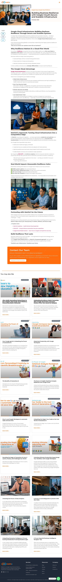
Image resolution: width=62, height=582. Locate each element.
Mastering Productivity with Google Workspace (44, 342)
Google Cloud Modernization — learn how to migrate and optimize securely (32, 230)
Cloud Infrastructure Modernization (30, 568)
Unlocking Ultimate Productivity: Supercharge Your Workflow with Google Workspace (46, 458)
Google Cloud (35, 9)
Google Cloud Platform (44, 9)
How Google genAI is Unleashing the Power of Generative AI (14, 342)
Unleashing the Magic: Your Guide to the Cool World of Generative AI (46, 420)
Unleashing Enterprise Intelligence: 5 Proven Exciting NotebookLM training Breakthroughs (15, 539)
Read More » (5, 314)
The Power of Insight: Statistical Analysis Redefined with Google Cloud (45, 381)
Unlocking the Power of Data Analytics (13, 498)
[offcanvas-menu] (59, 2)
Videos (43, 569)
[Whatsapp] (58, 578)
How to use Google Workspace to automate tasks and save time (14, 420)
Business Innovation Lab (31, 574)
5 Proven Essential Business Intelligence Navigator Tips (45, 539)
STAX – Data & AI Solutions (31, 570)
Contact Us (55, 569)
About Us (55, 565)
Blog (43, 565)
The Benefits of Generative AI (10, 381)
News (43, 571)
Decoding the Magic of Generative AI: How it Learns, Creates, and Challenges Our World (14, 458)
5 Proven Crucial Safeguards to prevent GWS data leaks (46, 499)
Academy (28, 572)
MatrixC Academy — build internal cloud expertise (25, 226)
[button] (3, 33)
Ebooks (43, 567)
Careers (54, 567)
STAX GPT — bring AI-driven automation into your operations (28, 228)
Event (43, 573)
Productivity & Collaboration (32, 565)
